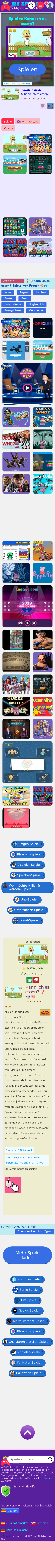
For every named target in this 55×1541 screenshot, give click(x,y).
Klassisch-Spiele (28, 854)
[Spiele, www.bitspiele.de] (20, 6)
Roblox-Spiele (29, 1310)
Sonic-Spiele (29, 1289)
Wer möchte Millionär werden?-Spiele (24, 887)
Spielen (28, 69)
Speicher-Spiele (28, 875)
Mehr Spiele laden (28, 1255)
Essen (24, 298)
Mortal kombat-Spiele (28, 1321)
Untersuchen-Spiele (28, 910)
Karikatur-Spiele (28, 1362)
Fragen (24, 292)
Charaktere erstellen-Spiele (28, 1341)
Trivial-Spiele (28, 920)
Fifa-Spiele (28, 1300)
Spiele (8, 121)
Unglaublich (36, 304)
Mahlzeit (41, 292)
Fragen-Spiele (29, 844)
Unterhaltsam (12, 304)
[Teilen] (50, 106)
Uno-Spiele (29, 899)
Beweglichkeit (12, 310)
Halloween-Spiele (28, 1373)
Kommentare (28, 121)
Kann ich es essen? (17, 1530)
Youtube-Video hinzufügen (34, 1231)
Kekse (7, 292)
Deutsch (12, 1510)
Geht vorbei (36, 310)
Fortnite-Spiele (29, 1279)
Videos (8, 128)
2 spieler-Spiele (29, 864)
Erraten (8, 298)
